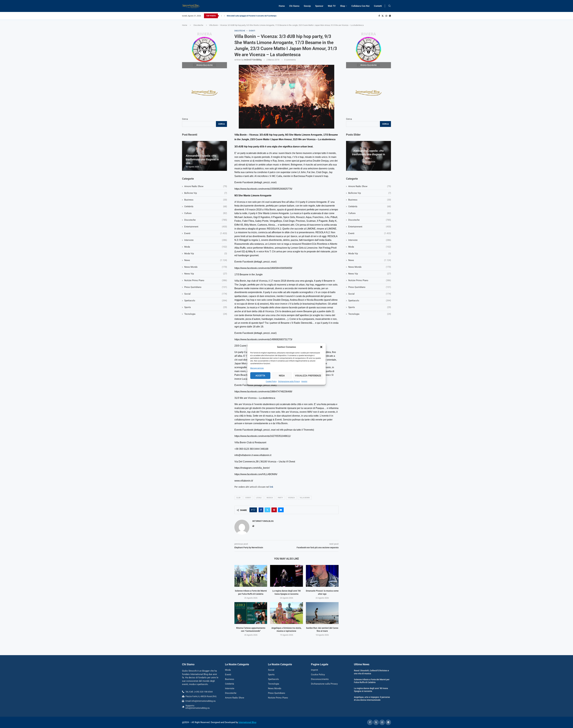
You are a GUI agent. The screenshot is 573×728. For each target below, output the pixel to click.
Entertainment (369, 226)
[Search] (389, 6)
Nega (282, 375)
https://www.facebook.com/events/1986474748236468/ (263, 391)
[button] (321, 346)
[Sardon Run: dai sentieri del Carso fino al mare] (322, 613)
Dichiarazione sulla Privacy (289, 381)
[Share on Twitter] (267, 509)
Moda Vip (369, 253)
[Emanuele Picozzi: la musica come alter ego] (322, 576)
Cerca (349, 119)
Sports (369, 307)
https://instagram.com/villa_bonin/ (252, 468)
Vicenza (291, 498)
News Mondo (369, 267)
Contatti (378, 6)
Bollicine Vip (369, 193)
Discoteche (198, 25)
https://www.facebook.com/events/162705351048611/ (262, 436)
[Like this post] (254, 509)
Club (238, 498)
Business (369, 199)
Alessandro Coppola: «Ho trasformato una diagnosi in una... (368, 154)
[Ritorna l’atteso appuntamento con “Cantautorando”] (250, 613)
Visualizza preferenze (308, 375)
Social (369, 293)
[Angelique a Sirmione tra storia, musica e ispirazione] (286, 613)
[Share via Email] (281, 509)
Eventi (248, 498)
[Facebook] (379, 16)
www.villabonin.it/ (243, 480)
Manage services (257, 368)
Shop (342, 6)
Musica (270, 498)
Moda (369, 246)
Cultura (369, 213)
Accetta (260, 375)
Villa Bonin (305, 498)
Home (282, 6)
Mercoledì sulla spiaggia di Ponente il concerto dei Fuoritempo (252, 16)
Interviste (369, 240)
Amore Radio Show (369, 186)
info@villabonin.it (243, 455)
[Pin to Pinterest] (274, 509)
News (369, 260)
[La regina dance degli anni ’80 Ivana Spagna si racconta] (286, 576)
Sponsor (319, 6)
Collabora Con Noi (360, 6)
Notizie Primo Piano (369, 280)
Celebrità (369, 206)
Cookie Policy (271, 381)
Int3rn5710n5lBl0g (253, 60)
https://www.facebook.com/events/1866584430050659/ (263, 268)
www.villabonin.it (262, 455)
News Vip (369, 273)
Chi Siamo (294, 6)
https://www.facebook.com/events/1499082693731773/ (263, 339)
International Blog (247, 722)
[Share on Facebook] (261, 509)
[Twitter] (382, 16)
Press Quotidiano (369, 287)
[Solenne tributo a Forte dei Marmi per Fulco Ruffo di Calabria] (250, 576)
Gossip (307, 6)
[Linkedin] (390, 16)
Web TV (332, 6)
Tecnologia (369, 314)
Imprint (304, 381)
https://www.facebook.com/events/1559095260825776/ (263, 189)
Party (280, 498)
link (271, 487)
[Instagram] (386, 16)
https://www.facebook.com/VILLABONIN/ (255, 474)
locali (259, 498)
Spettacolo (369, 300)
